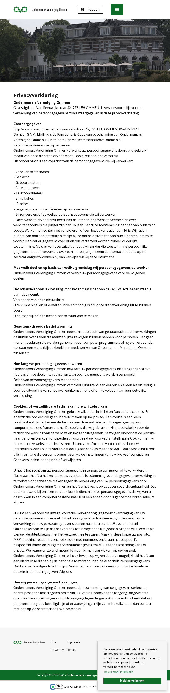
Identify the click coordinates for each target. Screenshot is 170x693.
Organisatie (74, 642)
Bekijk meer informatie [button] (118, 671)
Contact (71, 650)
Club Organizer (73, 686)
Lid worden (58, 650)
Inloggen (92, 9)
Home (54, 642)
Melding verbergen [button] (132, 680)
